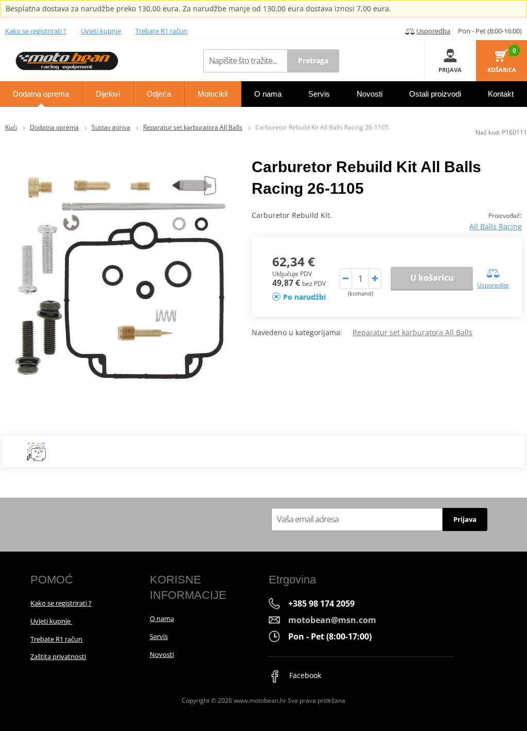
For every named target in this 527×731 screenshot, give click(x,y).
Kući (11, 127)
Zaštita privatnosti (58, 656)
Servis (159, 636)
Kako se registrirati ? (35, 30)
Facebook (304, 675)
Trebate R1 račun (161, 30)
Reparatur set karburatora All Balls (192, 127)
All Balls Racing (495, 226)
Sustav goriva (111, 127)
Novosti (162, 654)
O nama (162, 618)
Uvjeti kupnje (101, 30)
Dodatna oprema (54, 127)
